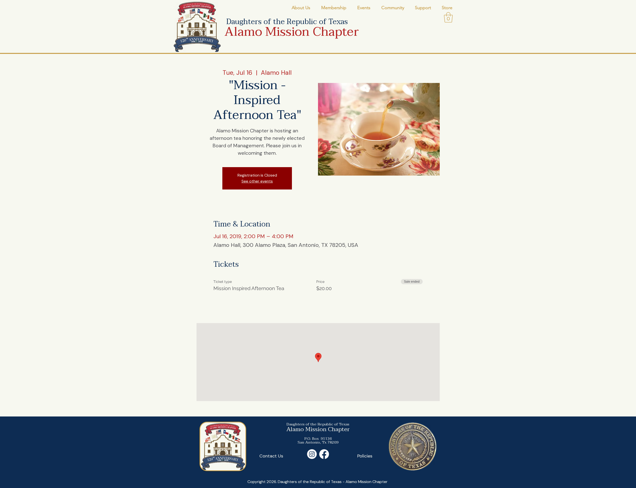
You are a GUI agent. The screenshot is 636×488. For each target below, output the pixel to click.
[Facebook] (324, 454)
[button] (301, 8)
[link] (448, 17)
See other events (257, 181)
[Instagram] (312, 454)
